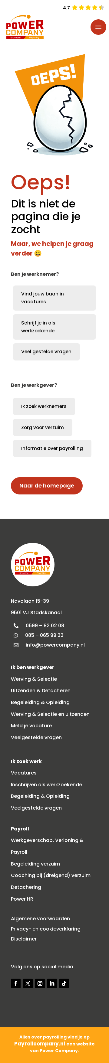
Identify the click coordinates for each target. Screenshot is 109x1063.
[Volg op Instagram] (40, 983)
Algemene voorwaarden (40, 918)
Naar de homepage (46, 485)
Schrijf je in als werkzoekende (38, 327)
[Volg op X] (28, 983)
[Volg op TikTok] (64, 983)
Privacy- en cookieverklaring (46, 928)
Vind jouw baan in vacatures (42, 298)
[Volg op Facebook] (16, 983)
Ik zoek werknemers (44, 406)
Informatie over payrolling (52, 448)
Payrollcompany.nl (40, 1043)
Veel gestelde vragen (46, 351)
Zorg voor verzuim (42, 427)
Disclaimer (24, 938)
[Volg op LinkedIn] (52, 983)
